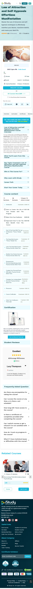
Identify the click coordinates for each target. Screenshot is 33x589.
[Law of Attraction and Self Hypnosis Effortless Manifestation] (16, 53)
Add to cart (23, 489)
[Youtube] (16, 520)
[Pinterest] (9, 520)
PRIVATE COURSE (16, 88)
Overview (6, 114)
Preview (8, 489)
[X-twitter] (6, 520)
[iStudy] (6, 3)
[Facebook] (3, 520)
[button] (6, 371)
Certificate (23, 114)
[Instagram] (13, 520)
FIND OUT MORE (22, 121)
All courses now (16, 94)
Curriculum (14, 114)
